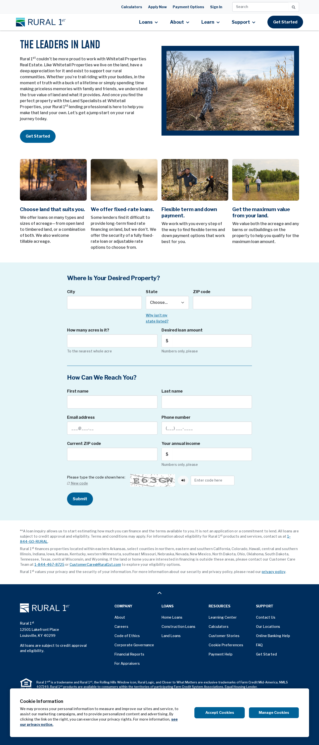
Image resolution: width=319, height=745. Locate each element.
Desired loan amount (182, 330)
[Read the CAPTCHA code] (183, 480)
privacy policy (273, 572)
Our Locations (268, 626)
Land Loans (171, 636)
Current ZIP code (84, 443)
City (71, 291)
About (119, 617)
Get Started (285, 22)
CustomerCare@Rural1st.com (95, 564)
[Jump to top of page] (159, 593)
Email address (81, 417)
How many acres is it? (88, 330)
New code (79, 483)
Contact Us (265, 617)
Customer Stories (224, 636)
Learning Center (223, 617)
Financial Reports (129, 654)
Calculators (131, 7)
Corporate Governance (134, 645)
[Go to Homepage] (65, 607)
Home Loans (171, 617)
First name (77, 391)
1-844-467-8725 (49, 564)
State (152, 291)
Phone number (175, 417)
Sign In (216, 7)
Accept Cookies (219, 712)
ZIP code (201, 291)
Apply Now (157, 7)
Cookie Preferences (226, 645)
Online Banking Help (273, 636)
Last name (172, 391)
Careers (121, 626)
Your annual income (180, 443)
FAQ (259, 645)
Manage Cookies (274, 712)
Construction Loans (178, 626)
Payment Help (221, 654)
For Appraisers (127, 663)
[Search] (293, 7)
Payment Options (188, 7)
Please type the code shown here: (96, 477)
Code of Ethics (127, 636)
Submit (80, 499)
